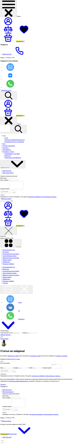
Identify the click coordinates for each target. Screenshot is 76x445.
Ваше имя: (3, 178)
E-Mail (30, 368)
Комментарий (47, 368)
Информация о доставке (12, 154)
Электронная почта (6, 333)
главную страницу (61, 356)
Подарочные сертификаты (13, 157)
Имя (1, 368)
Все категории (18, 246)
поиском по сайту (35, 356)
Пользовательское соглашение (14, 142)
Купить (2, 361)
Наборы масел (7, 277)
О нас (6, 138)
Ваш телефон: (4, 180)
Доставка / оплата (8, 151)
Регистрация (4, 339)
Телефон (16, 368)
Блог (3, 144)
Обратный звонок (8, 173)
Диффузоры (6, 279)
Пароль (25, 333)
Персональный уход (8, 267)
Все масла (5, 269)
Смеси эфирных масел (9, 273)
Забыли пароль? (5, 335)
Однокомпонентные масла (10, 271)
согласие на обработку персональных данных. (42, 197)
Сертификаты (6, 150)
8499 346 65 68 (7, 54)
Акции (5, 283)
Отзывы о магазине (8, 146)
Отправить (4, 412)
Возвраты (8, 155)
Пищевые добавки (8, 281)
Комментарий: (5, 189)
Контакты (5, 148)
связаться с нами (13, 356)
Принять (3, 384)
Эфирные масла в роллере (10, 275)
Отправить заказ (3, 374)
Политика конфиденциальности (15, 140)
